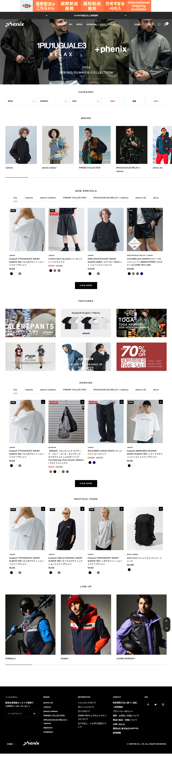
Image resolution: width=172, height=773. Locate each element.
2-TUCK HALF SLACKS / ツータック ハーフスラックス (65, 260)
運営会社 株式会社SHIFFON (125, 728)
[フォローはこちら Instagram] (163, 704)
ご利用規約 (118, 707)
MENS (79, 24)
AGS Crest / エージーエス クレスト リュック (144, 559)
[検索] (147, 24)
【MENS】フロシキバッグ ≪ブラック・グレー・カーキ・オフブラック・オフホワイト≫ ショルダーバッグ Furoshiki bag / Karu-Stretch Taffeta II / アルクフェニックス (65, 457)
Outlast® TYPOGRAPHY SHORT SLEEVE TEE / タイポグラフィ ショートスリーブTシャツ (26, 262)
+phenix (29, 198)
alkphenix (47, 727)
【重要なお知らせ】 (86, 15)
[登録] (34, 714)
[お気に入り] (159, 24)
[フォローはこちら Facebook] (148, 704)
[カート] (165, 24)
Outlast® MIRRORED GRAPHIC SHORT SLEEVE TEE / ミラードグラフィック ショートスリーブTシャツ (145, 454)
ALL (15, 198)
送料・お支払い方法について (126, 715)
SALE (112, 24)
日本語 (137, 24)
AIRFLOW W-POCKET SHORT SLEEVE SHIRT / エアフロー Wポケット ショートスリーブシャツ (105, 262)
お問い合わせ (119, 724)
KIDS (102, 24)
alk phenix (52, 447)
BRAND (60, 24)
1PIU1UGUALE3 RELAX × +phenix (110, 198)
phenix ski (141, 198)
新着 (134, 101)
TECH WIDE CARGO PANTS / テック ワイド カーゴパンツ (105, 452)
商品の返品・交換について (125, 720)
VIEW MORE (86, 285)
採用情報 (117, 733)
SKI (70, 24)
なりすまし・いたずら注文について (92, 725)
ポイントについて (86, 707)
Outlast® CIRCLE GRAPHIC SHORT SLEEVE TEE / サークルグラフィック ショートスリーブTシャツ (65, 561)
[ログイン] (153, 24)
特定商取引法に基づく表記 (125, 702)
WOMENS (91, 24)
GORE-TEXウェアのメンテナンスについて (92, 717)
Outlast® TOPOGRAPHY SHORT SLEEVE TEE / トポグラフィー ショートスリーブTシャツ (105, 561)
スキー (156, 101)
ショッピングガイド (87, 702)
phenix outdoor (48, 198)
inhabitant (48, 732)
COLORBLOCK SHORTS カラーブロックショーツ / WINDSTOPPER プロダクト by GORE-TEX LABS (144, 262)
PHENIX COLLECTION (74, 198)
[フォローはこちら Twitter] (155, 704)
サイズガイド (84, 711)
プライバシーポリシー (123, 711)
